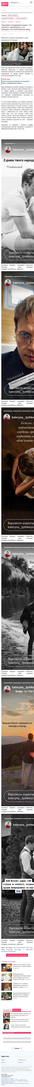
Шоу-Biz (10, 22)
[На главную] (20, 6)
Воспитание (28, 979)
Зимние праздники (21, 18)
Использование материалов (22, 1081)
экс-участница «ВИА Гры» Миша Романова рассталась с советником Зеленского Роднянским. (17, 949)
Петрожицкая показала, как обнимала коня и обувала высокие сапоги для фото (21, 994)
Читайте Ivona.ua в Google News (17, 955)
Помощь (12, 1079)
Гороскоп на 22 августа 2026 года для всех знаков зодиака (22, 965)
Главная (3, 22)
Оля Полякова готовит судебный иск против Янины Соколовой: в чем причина (20, 1015)
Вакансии (3, 1084)
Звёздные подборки (7, 18)
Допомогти (14, 2)
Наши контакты (4, 1078)
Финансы (20, 1062)
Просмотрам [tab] (16, 1010)
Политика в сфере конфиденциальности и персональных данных (15, 1083)
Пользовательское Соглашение (7, 1082)
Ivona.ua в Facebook (5, 1079)
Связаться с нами (23, 1079)
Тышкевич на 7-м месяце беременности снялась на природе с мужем (20, 985)
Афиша (3, 1060)
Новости (18, 22)
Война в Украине (12, 15)
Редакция (11, 1078)
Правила (16, 1079)
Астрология (16, 968)
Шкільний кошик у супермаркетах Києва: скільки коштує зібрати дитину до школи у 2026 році (22, 976)
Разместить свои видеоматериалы (8, 1081)
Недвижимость (22, 1060)
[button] (17, 1048)
